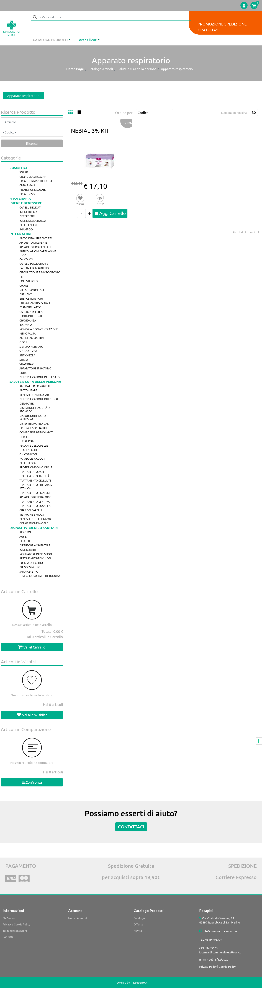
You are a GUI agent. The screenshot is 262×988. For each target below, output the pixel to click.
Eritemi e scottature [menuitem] (33, 428)
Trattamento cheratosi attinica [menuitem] (36, 486)
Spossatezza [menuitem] (28, 351)
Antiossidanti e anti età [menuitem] (36, 238)
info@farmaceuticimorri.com (221, 931)
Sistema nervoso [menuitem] (31, 346)
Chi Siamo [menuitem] (9, 918)
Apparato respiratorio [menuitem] (35, 368)
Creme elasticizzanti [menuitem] (33, 176)
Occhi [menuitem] (23, 342)
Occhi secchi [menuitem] (28, 449)
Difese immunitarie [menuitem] (32, 289)
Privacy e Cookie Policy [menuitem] (16, 924)
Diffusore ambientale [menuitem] (34, 545)
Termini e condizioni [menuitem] (15, 930)
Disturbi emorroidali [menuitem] (34, 423)
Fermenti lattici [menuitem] (30, 307)
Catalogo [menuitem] (139, 918)
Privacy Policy (208, 966)
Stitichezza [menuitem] (27, 355)
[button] (34, 17)
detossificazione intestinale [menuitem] (39, 399)
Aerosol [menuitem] (25, 532)
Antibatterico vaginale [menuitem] (35, 386)
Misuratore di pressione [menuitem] (36, 554)
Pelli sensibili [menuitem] (28, 225)
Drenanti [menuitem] (25, 294)
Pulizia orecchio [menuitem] (31, 562)
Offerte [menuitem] (138, 924)
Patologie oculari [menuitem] (32, 458)
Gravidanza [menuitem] (27, 320)
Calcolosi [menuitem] (26, 259)
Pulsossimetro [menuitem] (29, 567)
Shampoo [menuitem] (26, 229)
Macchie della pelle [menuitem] (33, 445)
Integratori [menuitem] (20, 234)
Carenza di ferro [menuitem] (31, 311)
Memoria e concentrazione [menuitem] (38, 329)
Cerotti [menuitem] (24, 540)
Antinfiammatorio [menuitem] (32, 337)
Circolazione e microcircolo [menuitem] (39, 272)
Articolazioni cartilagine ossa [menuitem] (37, 252)
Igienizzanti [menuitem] (27, 549)
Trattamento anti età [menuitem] (34, 476)
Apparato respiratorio (177, 69)
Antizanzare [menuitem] (28, 390)
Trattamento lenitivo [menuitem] (34, 501)
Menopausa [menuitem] (27, 333)
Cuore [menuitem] (23, 285)
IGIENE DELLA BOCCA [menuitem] (32, 220)
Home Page (75, 69)
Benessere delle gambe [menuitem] (35, 519)
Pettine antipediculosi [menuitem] (35, 558)
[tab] (72, 112)
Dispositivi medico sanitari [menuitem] (33, 528)
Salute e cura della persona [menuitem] (35, 381)
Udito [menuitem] (23, 372)
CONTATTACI (131, 826)
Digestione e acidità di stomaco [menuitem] (34, 409)
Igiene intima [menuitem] (28, 211)
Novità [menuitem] (138, 930)
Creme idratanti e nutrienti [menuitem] (38, 180)
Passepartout (139, 982)
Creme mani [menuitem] (27, 185)
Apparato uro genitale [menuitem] (35, 247)
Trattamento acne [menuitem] (32, 471)
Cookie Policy (227, 966)
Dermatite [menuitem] (26, 403)
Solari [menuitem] (24, 172)
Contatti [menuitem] (8, 936)
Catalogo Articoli (101, 69)
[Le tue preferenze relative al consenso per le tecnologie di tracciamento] (258, 741)
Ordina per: (124, 112)
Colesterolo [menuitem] (28, 281)
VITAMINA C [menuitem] (26, 364)
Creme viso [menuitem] (27, 194)
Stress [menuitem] (23, 359)
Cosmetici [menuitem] (18, 168)
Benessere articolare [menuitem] (34, 394)
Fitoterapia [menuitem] (20, 198)
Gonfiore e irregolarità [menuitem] (36, 432)
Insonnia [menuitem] (25, 324)
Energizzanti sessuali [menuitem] (34, 303)
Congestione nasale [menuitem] (33, 523)
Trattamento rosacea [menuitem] (34, 505)
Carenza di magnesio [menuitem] (34, 268)
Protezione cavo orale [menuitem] (36, 467)
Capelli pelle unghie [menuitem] (33, 263)
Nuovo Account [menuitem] (77, 918)
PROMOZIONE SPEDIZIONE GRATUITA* (222, 27)
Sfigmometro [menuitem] (28, 571)
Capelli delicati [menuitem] (30, 207)
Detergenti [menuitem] (27, 216)
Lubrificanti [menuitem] (27, 441)
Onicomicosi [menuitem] (28, 454)
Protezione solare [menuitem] (32, 189)
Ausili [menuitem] (23, 536)
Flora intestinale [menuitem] (31, 316)
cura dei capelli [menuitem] (30, 510)
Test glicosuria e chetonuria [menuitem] (39, 575)
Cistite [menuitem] (23, 276)
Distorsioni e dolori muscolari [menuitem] (33, 417)
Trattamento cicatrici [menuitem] (34, 492)
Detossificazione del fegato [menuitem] (39, 377)
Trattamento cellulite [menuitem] (35, 480)
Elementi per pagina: (234, 112)
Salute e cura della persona (137, 69)
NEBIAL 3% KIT (90, 130)
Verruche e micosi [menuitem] (32, 514)
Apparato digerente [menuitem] (33, 242)
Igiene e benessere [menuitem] (25, 203)
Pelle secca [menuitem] (27, 463)
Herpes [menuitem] (24, 436)
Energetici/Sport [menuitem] (31, 298)
